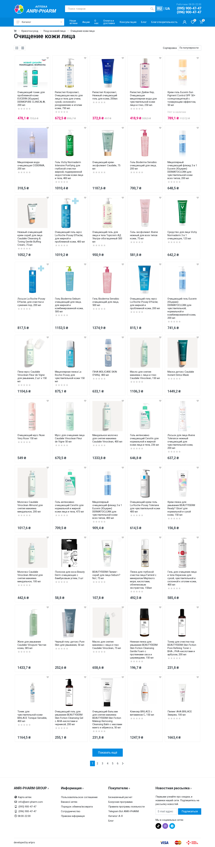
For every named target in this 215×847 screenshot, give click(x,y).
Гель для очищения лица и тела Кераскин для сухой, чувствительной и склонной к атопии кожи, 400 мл (182, 578)
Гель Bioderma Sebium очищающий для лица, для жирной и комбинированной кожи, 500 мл (69, 305)
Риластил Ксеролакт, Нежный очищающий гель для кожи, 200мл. (105, 95)
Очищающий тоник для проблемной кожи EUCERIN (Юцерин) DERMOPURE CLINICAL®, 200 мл (31, 99)
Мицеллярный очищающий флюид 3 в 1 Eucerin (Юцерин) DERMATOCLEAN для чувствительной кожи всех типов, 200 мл (182, 170)
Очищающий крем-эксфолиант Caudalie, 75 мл (106, 165)
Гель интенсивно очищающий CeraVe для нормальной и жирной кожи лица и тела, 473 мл (69, 506)
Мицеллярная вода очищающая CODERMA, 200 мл (31, 165)
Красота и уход (30, 31)
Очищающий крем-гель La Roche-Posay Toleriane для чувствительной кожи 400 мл (145, 506)
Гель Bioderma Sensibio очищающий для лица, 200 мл (143, 165)
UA (167, 9)
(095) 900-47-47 (189, 8)
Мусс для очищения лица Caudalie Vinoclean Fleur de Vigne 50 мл (69, 438)
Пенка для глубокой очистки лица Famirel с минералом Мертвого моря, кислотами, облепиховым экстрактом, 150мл (143, 579)
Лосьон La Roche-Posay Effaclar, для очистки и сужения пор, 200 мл (31, 302)
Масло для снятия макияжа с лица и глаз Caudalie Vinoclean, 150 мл (145, 375)
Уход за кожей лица (54, 31)
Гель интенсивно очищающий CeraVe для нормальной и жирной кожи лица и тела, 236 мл (144, 440)
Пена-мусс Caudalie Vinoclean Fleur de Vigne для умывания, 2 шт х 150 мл (32, 376)
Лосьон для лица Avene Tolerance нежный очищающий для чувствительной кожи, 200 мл (181, 442)
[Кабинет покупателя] (185, 22)
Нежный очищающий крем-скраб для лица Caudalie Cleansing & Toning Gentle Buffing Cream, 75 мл (29, 238)
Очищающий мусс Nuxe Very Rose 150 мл (31, 437)
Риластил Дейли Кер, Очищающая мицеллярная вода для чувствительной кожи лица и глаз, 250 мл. (143, 99)
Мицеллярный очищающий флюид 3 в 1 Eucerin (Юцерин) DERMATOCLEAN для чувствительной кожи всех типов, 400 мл (107, 510)
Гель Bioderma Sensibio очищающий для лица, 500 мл (105, 302)
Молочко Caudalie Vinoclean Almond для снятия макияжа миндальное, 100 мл (30, 576)
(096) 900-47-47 (189, 12)
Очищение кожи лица (83, 31)
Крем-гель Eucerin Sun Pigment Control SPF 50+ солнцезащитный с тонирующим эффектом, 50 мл (181, 99)
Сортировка (170, 47)
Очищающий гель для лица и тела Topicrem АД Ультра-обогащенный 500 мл (107, 237)
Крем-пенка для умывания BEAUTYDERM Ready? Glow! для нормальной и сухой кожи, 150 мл (181, 508)
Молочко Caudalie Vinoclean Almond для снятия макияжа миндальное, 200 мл (30, 506)
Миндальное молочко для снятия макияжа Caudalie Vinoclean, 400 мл (107, 438)
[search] (152, 8)
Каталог (26, 22)
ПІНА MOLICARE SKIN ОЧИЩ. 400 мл (104, 373)
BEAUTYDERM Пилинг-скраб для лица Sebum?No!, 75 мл (106, 575)
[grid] (17, 48)
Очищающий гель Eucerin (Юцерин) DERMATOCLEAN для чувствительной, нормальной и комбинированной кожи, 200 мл (182, 308)
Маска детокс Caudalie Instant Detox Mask (180, 373)
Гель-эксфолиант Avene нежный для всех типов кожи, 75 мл (144, 235)
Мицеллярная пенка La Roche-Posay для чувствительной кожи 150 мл (70, 376)
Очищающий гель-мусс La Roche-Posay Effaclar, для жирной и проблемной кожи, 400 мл (70, 237)
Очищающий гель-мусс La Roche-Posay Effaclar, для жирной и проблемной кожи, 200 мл (145, 303)
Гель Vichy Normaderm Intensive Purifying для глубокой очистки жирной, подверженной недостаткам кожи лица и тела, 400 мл (69, 170)
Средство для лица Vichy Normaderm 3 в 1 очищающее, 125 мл (182, 235)
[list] (23, 48)
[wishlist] (47, 57)
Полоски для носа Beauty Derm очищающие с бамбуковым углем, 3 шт (70, 575)
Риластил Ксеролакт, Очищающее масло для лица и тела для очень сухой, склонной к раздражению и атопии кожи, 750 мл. (69, 100)
